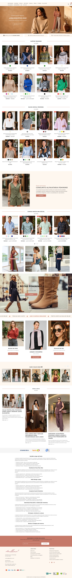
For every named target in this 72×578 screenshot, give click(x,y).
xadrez (64, 236)
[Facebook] (49, 562)
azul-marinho (12, 236)
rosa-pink (6, 94)
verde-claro (27, 94)
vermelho (58, 94)
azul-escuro (24, 160)
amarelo (62, 131)
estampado (44, 160)
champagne (27, 160)
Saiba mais (4, 420)
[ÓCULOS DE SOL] (59, 333)
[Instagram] (52, 562)
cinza (46, 236)
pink (62, 94)
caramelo (12, 160)
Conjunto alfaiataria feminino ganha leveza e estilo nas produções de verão (57, 436)
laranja (63, 160)
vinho (43, 131)
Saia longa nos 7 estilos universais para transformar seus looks (34, 435)
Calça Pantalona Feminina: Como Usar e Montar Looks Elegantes (12, 411)
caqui (8, 94)
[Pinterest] (54, 562)
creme (24, 94)
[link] (11, 35)
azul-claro (12, 94)
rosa (6, 236)
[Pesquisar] (68, 4)
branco (58, 131)
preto (44, 94)
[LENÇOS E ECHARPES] (36, 335)
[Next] (70, 225)
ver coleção (36, 43)
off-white (10, 94)
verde (10, 66)
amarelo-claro (29, 94)
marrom (64, 131)
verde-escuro (29, 160)
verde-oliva (10, 160)
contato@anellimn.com (9, 558)
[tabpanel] (10, 229)
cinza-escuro (45, 131)
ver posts (36, 390)
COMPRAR (36, 22)
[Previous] (2, 225)
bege (62, 66)
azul (27, 66)
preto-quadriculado (27, 131)
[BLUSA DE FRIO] (13, 333)
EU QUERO (45, 543)
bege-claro (45, 236)
